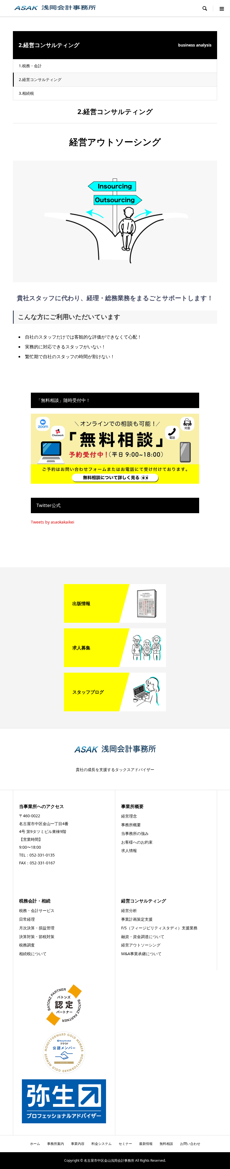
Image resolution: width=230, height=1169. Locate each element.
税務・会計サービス (36, 910)
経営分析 (129, 910)
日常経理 (27, 919)
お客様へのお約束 (137, 842)
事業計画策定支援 (137, 919)
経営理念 (129, 816)
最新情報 (146, 1143)
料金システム (101, 1143)
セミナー (125, 1143)
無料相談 (166, 1143)
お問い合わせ (190, 1143)
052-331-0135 (42, 855)
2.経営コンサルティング (40, 79)
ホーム (35, 1143)
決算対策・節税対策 (36, 936)
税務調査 (27, 945)
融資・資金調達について (142, 936)
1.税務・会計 (30, 65)
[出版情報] (115, 620)
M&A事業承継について (141, 953)
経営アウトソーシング (140, 945)
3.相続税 (26, 93)
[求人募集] (115, 665)
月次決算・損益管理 (36, 927)
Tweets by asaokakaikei (52, 522)
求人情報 (129, 850)
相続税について (33, 953)
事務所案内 (55, 1143)
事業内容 (77, 1143)
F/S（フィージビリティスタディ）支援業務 (159, 927)
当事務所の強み (135, 833)
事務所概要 (131, 824)
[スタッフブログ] (115, 709)
